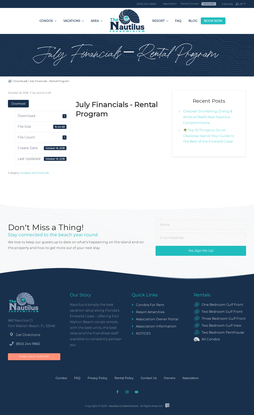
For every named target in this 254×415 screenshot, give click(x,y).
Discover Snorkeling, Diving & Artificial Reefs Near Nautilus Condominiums (207, 117)
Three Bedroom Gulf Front (224, 318)
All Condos (211, 339)
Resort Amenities (150, 312)
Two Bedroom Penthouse (223, 332)
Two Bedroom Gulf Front (222, 312)
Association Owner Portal (157, 319)
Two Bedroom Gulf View (221, 325)
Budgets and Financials (35, 172)
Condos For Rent (150, 305)
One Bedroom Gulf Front (222, 305)
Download (18, 103)
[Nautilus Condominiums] (10, 81)
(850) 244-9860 (28, 344)
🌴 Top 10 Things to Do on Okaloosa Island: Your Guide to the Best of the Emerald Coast (208, 136)
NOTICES (143, 333)
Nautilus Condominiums (123, 405)
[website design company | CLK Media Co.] (167, 405)
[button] (201, 251)
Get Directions (28, 335)
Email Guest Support (34, 356)
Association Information (156, 326)
